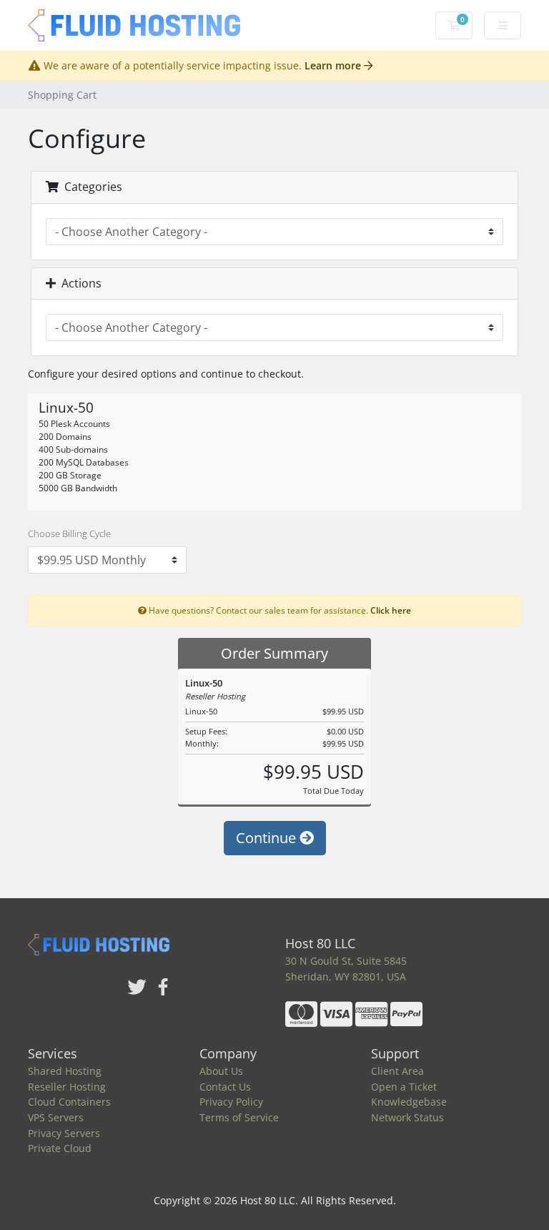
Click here (390, 610)
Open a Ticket (404, 1086)
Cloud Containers (69, 1101)
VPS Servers (56, 1117)
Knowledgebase (409, 1101)
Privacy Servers (64, 1133)
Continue (268, 837)
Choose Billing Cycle (69, 533)
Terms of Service (239, 1117)
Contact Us (225, 1086)
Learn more (334, 65)
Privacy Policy (231, 1101)
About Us (221, 1071)
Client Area (397, 1071)
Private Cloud (60, 1148)
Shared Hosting (65, 1071)
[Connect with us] (137, 988)
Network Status (407, 1117)
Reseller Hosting (67, 1086)
